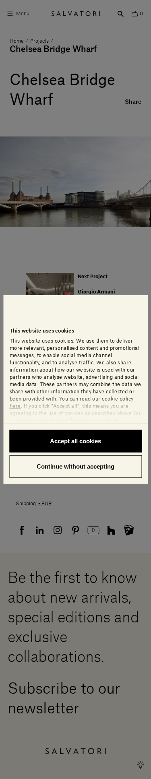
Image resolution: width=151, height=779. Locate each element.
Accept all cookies (75, 440)
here (15, 405)
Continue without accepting (75, 466)
